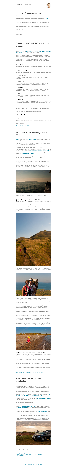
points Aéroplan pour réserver (43, 398)
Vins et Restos (18, 125)
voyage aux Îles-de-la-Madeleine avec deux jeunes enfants (33, 395)
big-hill (17, 372)
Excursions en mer (24, 152)
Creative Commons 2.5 (26, 28)
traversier (38, 372)
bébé (19, 454)
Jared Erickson (40, 464)
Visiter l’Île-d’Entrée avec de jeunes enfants (33, 132)
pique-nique (35, 372)
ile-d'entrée (24, 372)
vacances (20, 455)
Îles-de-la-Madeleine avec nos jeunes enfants (35, 51)
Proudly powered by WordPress (29, 464)
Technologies (18, 6)
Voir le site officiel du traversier (28, 153)
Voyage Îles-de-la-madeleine (26, 125)
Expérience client (23, 6)
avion (17, 454)
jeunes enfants (37, 454)
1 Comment (17, 15)
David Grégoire (19, 4)
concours (23, 454)
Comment (17, 47)
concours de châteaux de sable (28, 406)
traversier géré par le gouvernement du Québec (40, 150)
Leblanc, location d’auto (42, 411)
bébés (21, 454)
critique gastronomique (20, 126)
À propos (27, 6)
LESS (36, 464)
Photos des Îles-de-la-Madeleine (28, 13)
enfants (26, 126)
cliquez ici (39, 395)
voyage (38, 126)
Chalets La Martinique (22, 407)
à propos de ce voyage (32, 139)
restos (35, 126)
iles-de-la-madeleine (30, 126)
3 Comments (18, 134)
